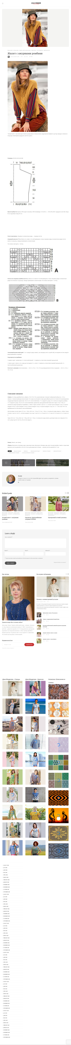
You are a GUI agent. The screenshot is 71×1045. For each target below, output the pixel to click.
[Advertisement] (38, 147)
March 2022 (5, 993)
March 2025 (5, 906)
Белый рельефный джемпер (54, 464)
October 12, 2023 (16, 56)
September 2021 (6, 1008)
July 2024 (5, 925)
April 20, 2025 (30, 522)
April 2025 (5, 904)
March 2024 (5, 935)
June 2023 (5, 957)
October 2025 (6, 889)
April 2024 (5, 933)
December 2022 (6, 971)
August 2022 (6, 981)
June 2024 (5, 928)
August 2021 (6, 1010)
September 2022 (6, 979)
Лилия (11, 56)
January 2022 (6, 998)
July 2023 (5, 954)
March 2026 (5, 877)
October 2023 (6, 947)
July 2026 (5, 867)
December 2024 (6, 913)
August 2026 (6, 865)
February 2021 (6, 1025)
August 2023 (6, 952)
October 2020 (6, 1034)
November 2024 (6, 916)
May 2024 (5, 930)
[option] (12, 510)
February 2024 (6, 937)
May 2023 (5, 959)
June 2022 (5, 986)
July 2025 (5, 896)
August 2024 (6, 923)
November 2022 (6, 974)
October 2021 (6, 1005)
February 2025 (6, 908)
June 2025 (5, 899)
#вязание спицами (46, 451)
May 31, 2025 (53, 520)
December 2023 (6, 942)
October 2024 (6, 918)
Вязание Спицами (13, 50)
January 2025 (6, 911)
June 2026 (5, 870)
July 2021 (5, 1013)
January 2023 (6, 969)
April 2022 (5, 991)
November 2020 (6, 1032)
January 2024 (6, 940)
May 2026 (5, 872)
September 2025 (6, 891)
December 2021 (6, 1000)
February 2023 (6, 966)
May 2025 (5, 901)
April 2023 (5, 962)
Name (6, 550)
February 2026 (6, 879)
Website (47, 550)
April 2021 (5, 1020)
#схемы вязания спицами (14, 452)
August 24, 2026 (42, 601)
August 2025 (6, 894)
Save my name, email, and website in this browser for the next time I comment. (24, 558)
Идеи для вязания (25, 50)
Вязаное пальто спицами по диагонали (20, 464)
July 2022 (5, 983)
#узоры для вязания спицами (28, 452)
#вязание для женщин (35, 451)
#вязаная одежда (17, 451)
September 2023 (6, 950)
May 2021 (5, 1017)
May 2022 (5, 988)
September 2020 (6, 1037)
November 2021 (6, 1003)
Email (26, 550)
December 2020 (6, 1029)
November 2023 (6, 945)
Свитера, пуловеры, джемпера (40, 50)
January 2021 (6, 1027)
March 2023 (5, 964)
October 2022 (6, 976)
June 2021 (5, 1015)
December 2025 (6, 884)
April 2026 (5, 874)
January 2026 (6, 882)
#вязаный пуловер (57, 451)
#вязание (26, 451)
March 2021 (5, 1022)
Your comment (8, 537)
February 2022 (6, 996)
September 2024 (6, 920)
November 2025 (6, 887)
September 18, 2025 (8, 522)
